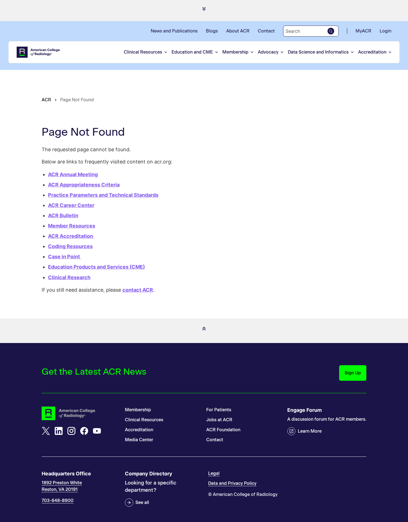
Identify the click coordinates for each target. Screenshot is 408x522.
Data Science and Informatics (318, 52)
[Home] (39, 52)
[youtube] (97, 431)
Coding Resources (70, 246)
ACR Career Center (71, 205)
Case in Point (64, 256)
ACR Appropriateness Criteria (84, 185)
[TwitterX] (46, 431)
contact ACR (137, 290)
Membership (235, 52)
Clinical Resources (143, 52)
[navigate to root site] (79, 413)
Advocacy (268, 52)
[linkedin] (58, 431)
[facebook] (84, 431)
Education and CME (192, 52)
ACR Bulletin (63, 215)
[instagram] (71, 431)
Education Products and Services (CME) (96, 267)
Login (385, 31)
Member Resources (71, 226)
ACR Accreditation (71, 236)
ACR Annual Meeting (73, 174)
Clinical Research (69, 277)
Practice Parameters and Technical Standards (103, 195)
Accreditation (372, 52)
